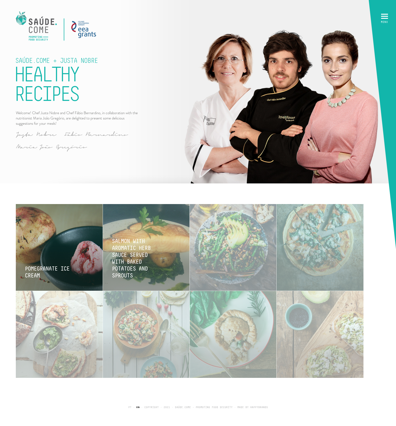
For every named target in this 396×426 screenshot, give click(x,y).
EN (138, 407)
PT (130, 407)
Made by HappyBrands (252, 407)
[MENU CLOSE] (384, 16)
